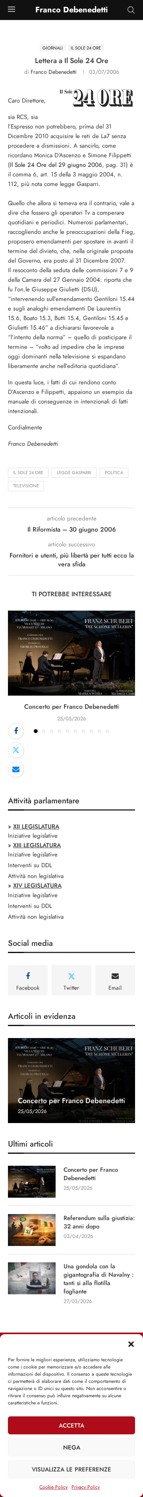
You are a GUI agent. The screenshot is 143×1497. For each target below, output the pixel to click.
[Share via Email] (16, 769)
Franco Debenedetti (54, 72)
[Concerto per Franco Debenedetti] (71, 653)
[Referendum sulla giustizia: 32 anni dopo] (32, 1230)
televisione (26, 486)
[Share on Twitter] (16, 750)
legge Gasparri (74, 472)
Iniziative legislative (33, 835)
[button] (131, 1344)
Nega (71, 1447)
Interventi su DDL (30, 865)
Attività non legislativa (36, 876)
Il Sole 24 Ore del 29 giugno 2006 (56, 164)
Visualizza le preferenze (71, 1469)
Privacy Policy (86, 1487)
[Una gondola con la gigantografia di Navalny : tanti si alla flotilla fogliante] (32, 1278)
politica (114, 472)
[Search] (131, 10)
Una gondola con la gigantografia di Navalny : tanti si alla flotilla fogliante (99, 1279)
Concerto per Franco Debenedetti (71, 706)
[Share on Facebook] (16, 731)
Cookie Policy (53, 1487)
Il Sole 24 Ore (28, 472)
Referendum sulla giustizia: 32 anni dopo (99, 1222)
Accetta (71, 1425)
